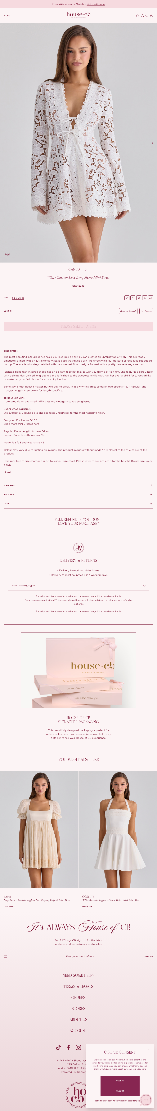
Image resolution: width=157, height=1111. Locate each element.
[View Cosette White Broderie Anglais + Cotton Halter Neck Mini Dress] (117, 829)
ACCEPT (120, 1081)
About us (78, 1020)
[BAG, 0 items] (151, 16)
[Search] (137, 16)
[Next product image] (152, 142)
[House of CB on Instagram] (78, 1047)
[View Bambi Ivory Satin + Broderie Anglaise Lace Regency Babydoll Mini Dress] (39, 829)
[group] (78, 286)
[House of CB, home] (79, 15)
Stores (78, 1008)
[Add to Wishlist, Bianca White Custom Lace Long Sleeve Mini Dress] (86, 269)
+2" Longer (146, 311)
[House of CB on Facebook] (68, 1047)
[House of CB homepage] (79, 1095)
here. (144, 1069)
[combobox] (78, 586)
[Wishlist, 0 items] (146, 16)
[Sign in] (141, 16)
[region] (78, 143)
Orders (78, 997)
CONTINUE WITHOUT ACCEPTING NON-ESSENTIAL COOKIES (120, 1101)
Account (78, 1031)
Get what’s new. (96, 4)
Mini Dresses (25, 423)
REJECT (120, 1091)
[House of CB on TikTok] (58, 1047)
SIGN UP (148, 956)
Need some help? (78, 975)
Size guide (18, 298)
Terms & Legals (78, 986)
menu (7, 16)
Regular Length (128, 311)
